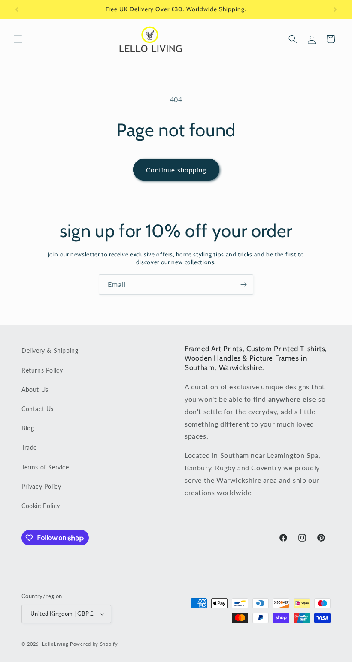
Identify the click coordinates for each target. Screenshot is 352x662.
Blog (27, 428)
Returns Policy (42, 370)
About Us (35, 389)
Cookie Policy (40, 505)
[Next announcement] (335, 9)
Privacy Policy (41, 486)
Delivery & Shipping (49, 350)
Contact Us (37, 408)
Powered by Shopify (94, 644)
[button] (18, 39)
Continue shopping (176, 170)
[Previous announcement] (16, 9)
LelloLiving (55, 644)
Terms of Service (45, 467)
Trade (29, 447)
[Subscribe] (243, 284)
